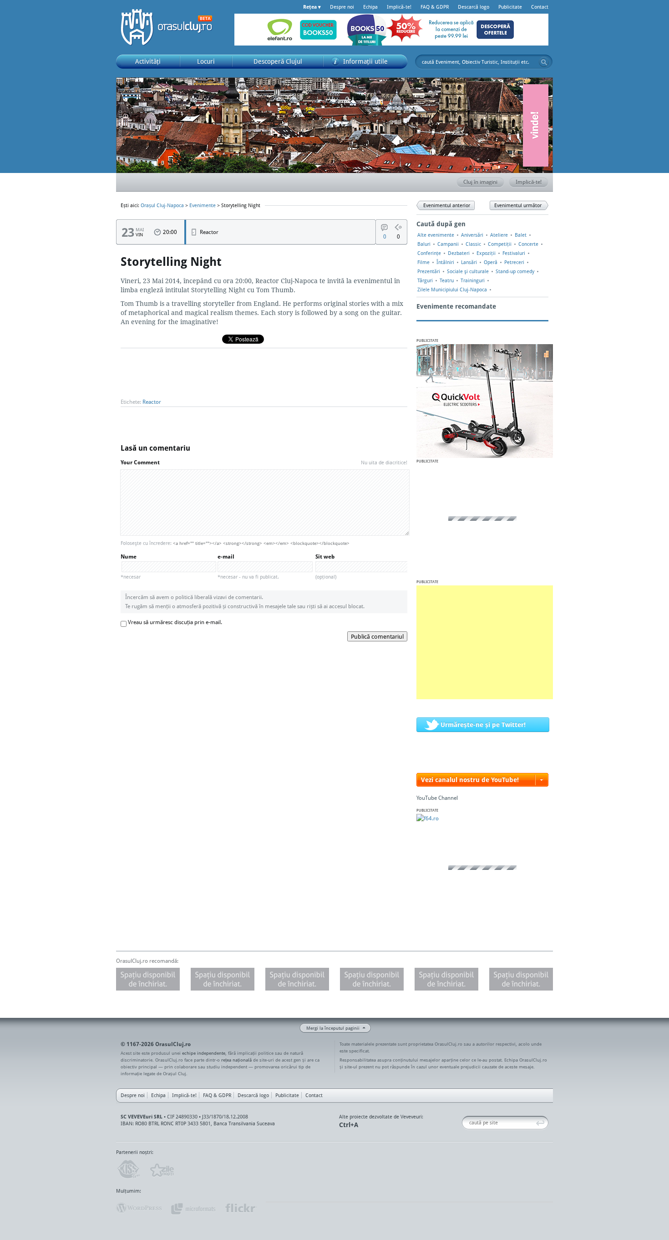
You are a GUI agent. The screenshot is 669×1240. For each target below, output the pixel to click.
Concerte (528, 244)
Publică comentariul (377, 636)
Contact (539, 7)
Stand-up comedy (515, 271)
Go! (544, 62)
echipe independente (203, 1053)
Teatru (447, 280)
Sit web (325, 566)
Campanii (448, 244)
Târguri (425, 280)
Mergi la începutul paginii (333, 1028)
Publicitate (510, 7)
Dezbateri (459, 253)
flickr (240, 1208)
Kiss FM (128, 1169)
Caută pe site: (465, 1123)
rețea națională (236, 1059)
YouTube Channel (437, 797)
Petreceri (514, 262)
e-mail (248, 566)
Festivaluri (513, 253)
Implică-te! (399, 7)
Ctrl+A (348, 1124)
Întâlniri (445, 262)
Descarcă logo (473, 7)
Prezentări (428, 271)
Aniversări (472, 235)
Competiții (500, 244)
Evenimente (202, 205)
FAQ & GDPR (435, 7)
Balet (521, 235)
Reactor (151, 401)
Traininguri (473, 280)
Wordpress (139, 1208)
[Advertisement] (484, 642)
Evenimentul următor (518, 205)
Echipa (370, 7)
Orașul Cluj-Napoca (171, 27)
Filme (423, 262)
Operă (490, 262)
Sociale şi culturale (468, 271)
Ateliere (499, 235)
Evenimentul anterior (446, 205)
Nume (131, 566)
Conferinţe (429, 253)
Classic (473, 244)
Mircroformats (193, 1208)
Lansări (469, 262)
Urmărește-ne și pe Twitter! (483, 724)
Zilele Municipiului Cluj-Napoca (452, 289)
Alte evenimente (435, 235)
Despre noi (342, 7)
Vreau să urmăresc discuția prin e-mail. (175, 622)
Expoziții (486, 253)
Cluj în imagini (480, 181)
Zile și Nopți (161, 1169)
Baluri (424, 244)
